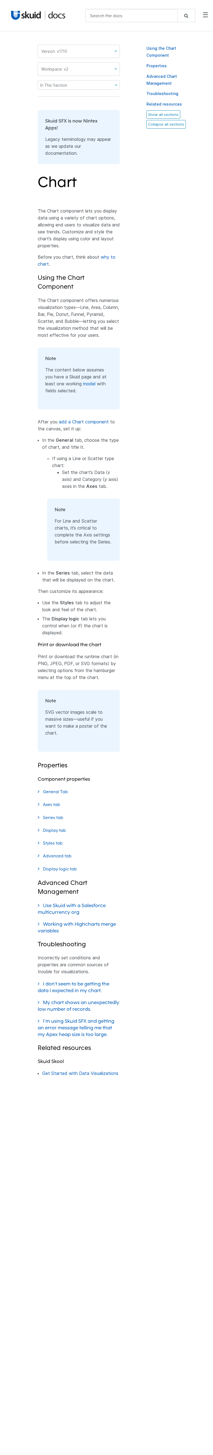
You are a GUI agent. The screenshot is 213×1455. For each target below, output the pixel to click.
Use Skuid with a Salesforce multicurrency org (72, 908)
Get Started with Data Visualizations (80, 1073)
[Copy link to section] (80, 185)
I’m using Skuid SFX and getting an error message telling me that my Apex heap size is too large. (76, 1027)
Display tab (55, 830)
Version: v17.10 (54, 51)
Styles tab (53, 843)
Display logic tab (60, 869)
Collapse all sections (166, 124)
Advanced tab (58, 855)
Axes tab (52, 804)
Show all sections (163, 114)
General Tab (56, 791)
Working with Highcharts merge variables (77, 927)
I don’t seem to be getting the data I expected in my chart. (73, 987)
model (89, 383)
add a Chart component (84, 422)
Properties (156, 65)
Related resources (164, 104)
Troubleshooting (162, 93)
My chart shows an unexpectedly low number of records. (78, 1005)
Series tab (53, 817)
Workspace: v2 (54, 69)
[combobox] (140, 15)
